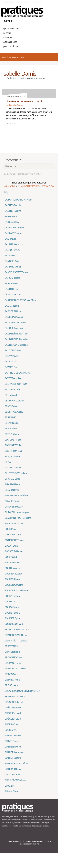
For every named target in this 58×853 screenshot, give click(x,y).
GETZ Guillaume (12, 434)
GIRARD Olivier (12, 490)
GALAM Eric (10, 239)
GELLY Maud (11, 395)
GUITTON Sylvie (12, 774)
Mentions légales (13, 841)
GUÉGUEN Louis (13, 719)
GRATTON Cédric (13, 646)
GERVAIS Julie (11, 423)
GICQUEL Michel (12, 456)
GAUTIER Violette (13, 350)
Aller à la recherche (36, 2)
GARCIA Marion (12, 283)
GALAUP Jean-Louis (14, 244)
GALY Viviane (11, 255)
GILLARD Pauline (13, 467)
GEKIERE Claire (12, 389)
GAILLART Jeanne (13, 233)
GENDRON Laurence (14, 400)
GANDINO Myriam (13, 267)
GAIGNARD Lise (12, 222)
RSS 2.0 (23, 841)
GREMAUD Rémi (13, 663)
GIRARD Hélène (12, 484)
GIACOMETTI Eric (13, 440)
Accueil (4, 57)
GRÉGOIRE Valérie (13, 657)
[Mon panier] (43, 20)
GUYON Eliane (11, 791)
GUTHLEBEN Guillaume (16, 780)
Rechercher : (13, 160)
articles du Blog (10, 42)
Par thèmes (35, 174)
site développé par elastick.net (29, 844)
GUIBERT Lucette (13, 735)
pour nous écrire (10, 46)
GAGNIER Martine (13, 211)
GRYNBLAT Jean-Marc (15, 696)
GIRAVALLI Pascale (14, 507)
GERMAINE (10, 417)
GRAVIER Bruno (12, 652)
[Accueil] (22, 11)
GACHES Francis (13, 205)
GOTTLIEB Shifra (12, 562)
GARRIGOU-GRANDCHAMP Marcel (21, 300)
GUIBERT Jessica (13, 741)
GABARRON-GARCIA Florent (18, 200)
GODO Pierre (10, 529)
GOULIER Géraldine (14, 585)
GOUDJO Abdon (12, 579)
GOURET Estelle (12, 613)
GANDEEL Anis (12, 261)
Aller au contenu (22, 2)
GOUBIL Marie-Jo (12, 568)
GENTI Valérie (11, 406)
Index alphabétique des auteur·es (29, 182)
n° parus (7, 33)
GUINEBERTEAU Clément (17, 763)
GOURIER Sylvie (12, 618)
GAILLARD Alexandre (14, 227)
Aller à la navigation (8, 2)
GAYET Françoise (13, 378)
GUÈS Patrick (11, 730)
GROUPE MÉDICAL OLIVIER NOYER (22, 691)
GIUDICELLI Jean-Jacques (17, 512)
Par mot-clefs (23, 174)
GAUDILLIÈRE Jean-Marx (16, 339)
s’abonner (7, 37)
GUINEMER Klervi (13, 769)
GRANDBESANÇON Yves (17, 635)
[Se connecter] (53, 20)
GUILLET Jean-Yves (14, 752)
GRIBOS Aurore (12, 674)
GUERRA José (11, 724)
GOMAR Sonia (11, 546)
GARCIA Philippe (12, 278)
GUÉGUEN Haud (13, 713)
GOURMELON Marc (14, 624)
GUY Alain (9, 786)
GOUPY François (12, 607)
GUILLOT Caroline (13, 758)
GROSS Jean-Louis (13, 685)
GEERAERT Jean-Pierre (16, 384)
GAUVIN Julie (11, 361)
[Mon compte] (48, 20)
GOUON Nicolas (12, 596)
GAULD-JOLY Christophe (16, 345)
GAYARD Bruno (12, 367)
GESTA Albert (11, 428)
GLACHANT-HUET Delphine (18, 518)
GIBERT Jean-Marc (13, 451)
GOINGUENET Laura (14, 540)
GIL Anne (9, 462)
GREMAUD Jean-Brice (15, 668)
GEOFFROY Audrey (14, 412)
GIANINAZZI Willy (13, 445)
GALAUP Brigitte (12, 250)
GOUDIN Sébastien (13, 574)
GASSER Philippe (13, 311)
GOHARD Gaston (13, 534)
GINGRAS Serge (12, 479)
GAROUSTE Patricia (14, 294)
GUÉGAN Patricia (13, 707)
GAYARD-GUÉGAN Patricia (17, 373)
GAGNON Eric (11, 216)
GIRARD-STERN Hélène (16, 495)
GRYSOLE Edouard (14, 702)
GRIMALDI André (12, 680)
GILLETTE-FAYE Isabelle (16, 473)
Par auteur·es (9, 174)
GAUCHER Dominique (15, 322)
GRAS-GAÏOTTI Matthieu (16, 641)
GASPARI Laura (12, 306)
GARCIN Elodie (12, 289)
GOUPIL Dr (10, 601)
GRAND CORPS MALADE (17, 629)
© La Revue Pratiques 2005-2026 (38, 841)
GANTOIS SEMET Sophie (16, 272)
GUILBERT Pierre (13, 747)
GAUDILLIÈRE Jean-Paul (16, 334)
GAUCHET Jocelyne (14, 328)
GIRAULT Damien (13, 501)
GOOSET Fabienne (13, 551)
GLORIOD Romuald (14, 523)
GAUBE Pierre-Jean (14, 317)
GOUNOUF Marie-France (16, 590)
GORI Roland (11, 557)
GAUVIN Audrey (12, 356)
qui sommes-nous (11, 28)
